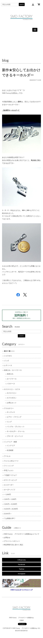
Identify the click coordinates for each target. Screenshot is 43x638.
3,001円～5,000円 (10, 499)
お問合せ (7, 537)
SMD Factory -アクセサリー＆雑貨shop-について (21, 534)
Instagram (21, 574)
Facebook (21, 564)
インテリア (11, 445)
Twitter (21, 569)
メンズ (6, 361)
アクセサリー (9, 408)
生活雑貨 (10, 450)
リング (9, 422)
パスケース (11, 383)
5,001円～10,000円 (10, 504)
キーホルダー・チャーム (16, 431)
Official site (21, 560)
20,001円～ (8, 514)
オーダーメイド (9, 490)
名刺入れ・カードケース (13, 370)
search (22, 4)
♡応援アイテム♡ (10, 475)
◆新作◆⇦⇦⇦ (9, 351)
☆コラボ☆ (8, 356)
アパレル (7, 456)
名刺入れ (10, 374)
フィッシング (9, 466)
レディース (8, 365)
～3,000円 (7, 494)
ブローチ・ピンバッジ (15, 436)
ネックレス (11, 412)
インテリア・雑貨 (10, 442)
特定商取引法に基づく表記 (13, 545)
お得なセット (12, 403)
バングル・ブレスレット (16, 426)
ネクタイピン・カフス (12, 389)
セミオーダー (9, 485)
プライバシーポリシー (12, 541)
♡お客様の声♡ (9, 518)
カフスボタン (12, 398)
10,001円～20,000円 (11, 509)
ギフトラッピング (10, 480)
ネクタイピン (12, 393)
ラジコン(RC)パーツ (11, 461)
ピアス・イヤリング (14, 417)
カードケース (12, 379)
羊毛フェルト (9, 470)
